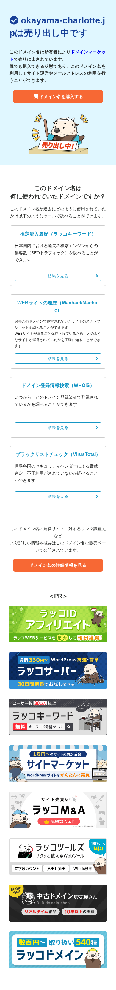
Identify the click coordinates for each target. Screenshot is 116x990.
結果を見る (58, 276)
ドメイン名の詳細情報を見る (57, 565)
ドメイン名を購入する (61, 96)
